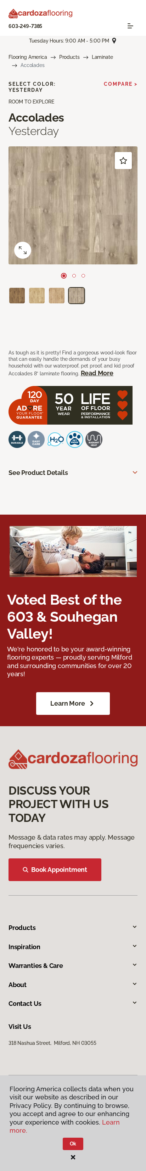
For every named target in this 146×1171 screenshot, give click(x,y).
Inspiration (24, 947)
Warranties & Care (36, 965)
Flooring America (28, 57)
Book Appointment (59, 869)
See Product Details (38, 472)
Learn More (67, 703)
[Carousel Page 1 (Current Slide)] (64, 276)
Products (69, 57)
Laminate (102, 57)
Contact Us (25, 1003)
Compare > (120, 84)
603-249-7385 (25, 26)
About (18, 984)
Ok (73, 1144)
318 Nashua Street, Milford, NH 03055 (52, 1043)
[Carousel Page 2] (74, 276)
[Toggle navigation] (130, 26)
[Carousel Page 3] (83, 276)
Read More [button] (97, 373)
